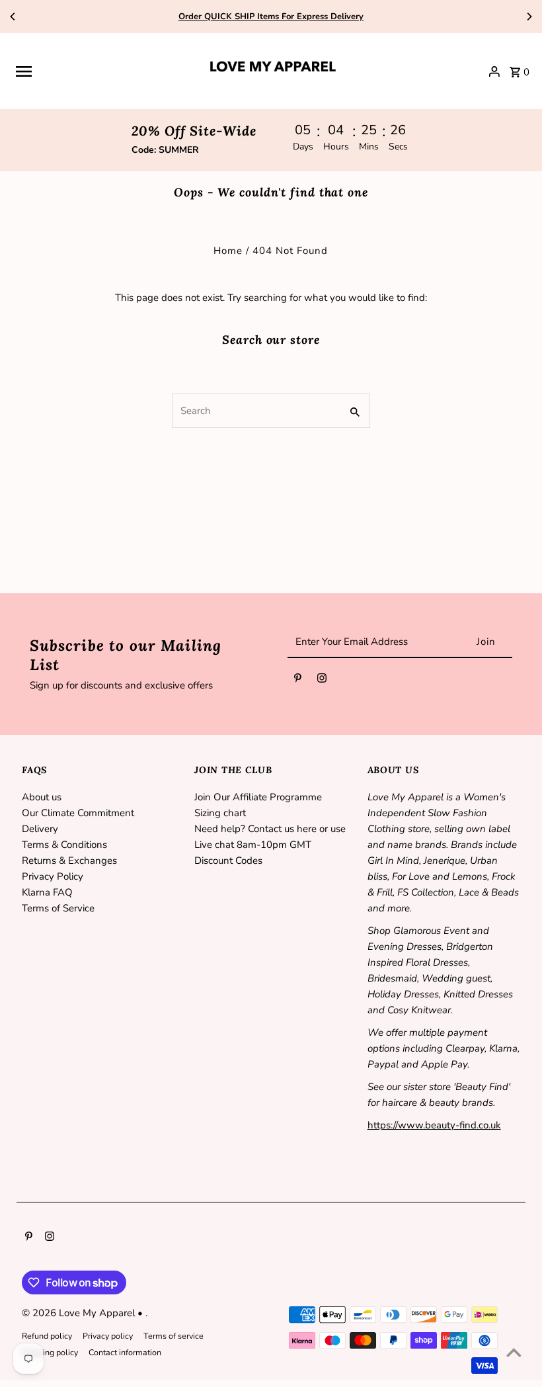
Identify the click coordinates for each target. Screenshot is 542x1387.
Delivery (40, 828)
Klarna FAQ (47, 892)
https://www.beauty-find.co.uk (434, 1125)
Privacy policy (108, 1335)
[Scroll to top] (514, 1352)
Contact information (125, 1352)
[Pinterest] (297, 681)
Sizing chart (220, 813)
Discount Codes (228, 860)
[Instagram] (322, 681)
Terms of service (173, 1335)
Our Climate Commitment (78, 813)
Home (228, 250)
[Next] (529, 16)
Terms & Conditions (64, 844)
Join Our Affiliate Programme (258, 797)
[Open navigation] (105, 71)
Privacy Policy (52, 876)
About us (41, 797)
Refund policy (47, 1335)
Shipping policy (50, 1352)
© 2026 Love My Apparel (79, 1313)
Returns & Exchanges (69, 860)
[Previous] (13, 16)
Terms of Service (58, 908)
